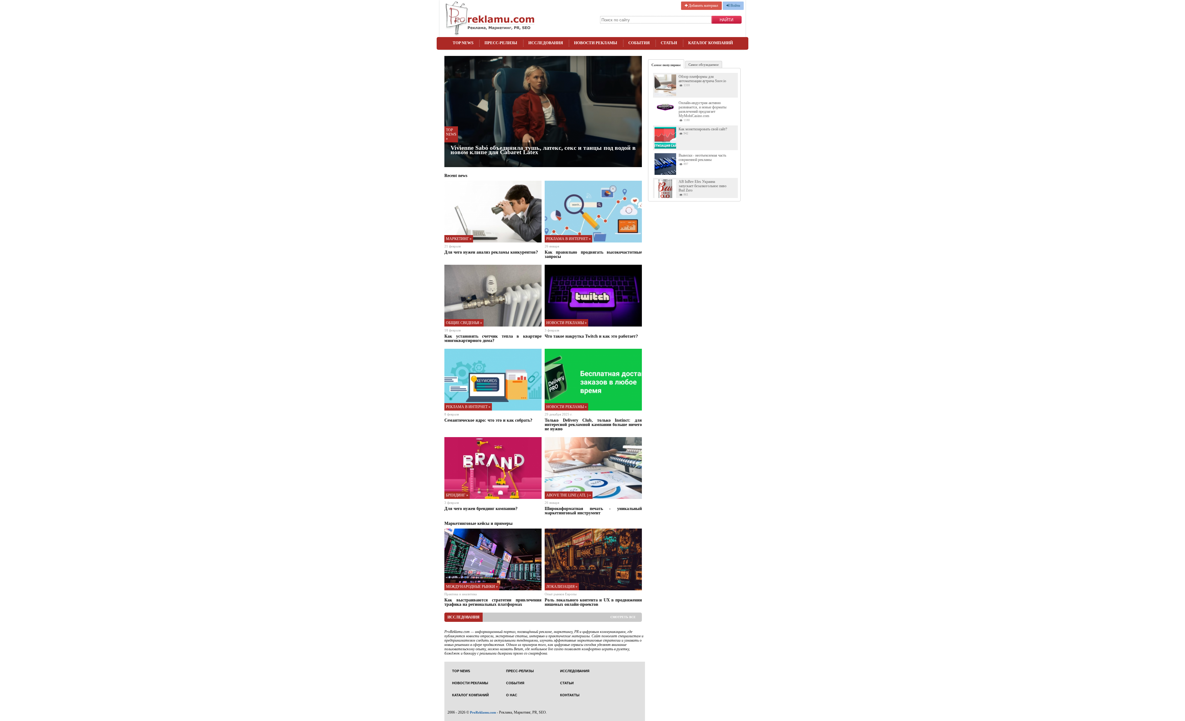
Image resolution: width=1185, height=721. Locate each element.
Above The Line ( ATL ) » (568, 495)
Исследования (545, 42)
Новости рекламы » (566, 323)
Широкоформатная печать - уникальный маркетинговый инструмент (593, 510)
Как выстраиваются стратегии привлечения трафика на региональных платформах (493, 602)
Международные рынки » (472, 586)
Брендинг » (457, 495)
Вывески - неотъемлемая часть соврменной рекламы (702, 157)
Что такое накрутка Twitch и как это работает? (591, 336)
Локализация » (561, 586)
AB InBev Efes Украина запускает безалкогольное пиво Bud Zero (702, 185)
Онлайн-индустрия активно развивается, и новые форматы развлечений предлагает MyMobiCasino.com (702, 109)
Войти (735, 5)
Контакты (570, 695)
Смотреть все (623, 617)
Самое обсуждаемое (703, 64)
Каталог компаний (710, 42)
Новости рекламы (595, 42)
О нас (511, 695)
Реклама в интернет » (568, 239)
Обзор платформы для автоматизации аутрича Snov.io (702, 78)
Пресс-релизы (500, 42)
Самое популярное (666, 65)
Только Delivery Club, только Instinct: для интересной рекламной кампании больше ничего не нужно (593, 424)
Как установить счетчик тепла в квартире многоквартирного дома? (493, 338)
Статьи (669, 42)
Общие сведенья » (464, 323)
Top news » (451, 134)
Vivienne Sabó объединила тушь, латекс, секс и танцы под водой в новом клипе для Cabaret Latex (543, 149)
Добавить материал (703, 5)
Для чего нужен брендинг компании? (481, 508)
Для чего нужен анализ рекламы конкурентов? (491, 252)
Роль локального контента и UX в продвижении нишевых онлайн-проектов (593, 602)
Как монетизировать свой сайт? (703, 129)
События (639, 42)
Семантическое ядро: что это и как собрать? (488, 420)
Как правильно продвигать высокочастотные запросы (593, 254)
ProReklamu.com (483, 712)
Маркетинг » (459, 239)
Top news (463, 42)
